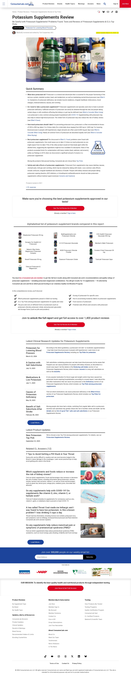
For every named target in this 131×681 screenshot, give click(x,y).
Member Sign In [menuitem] (54, 607)
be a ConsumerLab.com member (31, 278)
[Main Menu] (4, 4)
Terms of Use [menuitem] (54, 663)
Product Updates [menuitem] (18, 622)
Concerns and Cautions (66, 176)
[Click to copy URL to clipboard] (112, 12)
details (48, 411)
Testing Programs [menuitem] (91, 607)
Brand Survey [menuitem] (16, 631)
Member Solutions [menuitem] (55, 613)
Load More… (35, 423)
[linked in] (79, 656)
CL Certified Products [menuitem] (92, 616)
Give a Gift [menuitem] (52, 619)
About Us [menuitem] (52, 634)
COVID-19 (74, 115)
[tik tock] (45, 656)
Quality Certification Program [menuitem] (94, 610)
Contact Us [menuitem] (52, 616)
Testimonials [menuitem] (53, 640)
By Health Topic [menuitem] (17, 610)
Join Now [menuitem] (52, 604)
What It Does (35, 120)
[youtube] (52, 656)
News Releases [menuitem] (54, 644)
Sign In (115, 4)
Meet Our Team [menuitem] (54, 637)
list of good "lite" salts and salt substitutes (72, 411)
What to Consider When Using (93, 112)
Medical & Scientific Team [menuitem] (93, 619)
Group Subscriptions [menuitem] (55, 622)
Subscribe (89, 557)
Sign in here (71, 213)
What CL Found (65, 139)
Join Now (125, 4)
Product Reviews (23, 12)
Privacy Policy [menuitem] (76, 663)
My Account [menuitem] (52, 610)
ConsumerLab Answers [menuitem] (20, 619)
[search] (105, 4)
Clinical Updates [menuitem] (17, 625)
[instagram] (59, 656)
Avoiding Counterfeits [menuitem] (19, 637)
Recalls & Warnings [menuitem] (18, 628)
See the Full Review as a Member (65, 208)
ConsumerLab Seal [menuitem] (91, 613)
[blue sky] (86, 656)
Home (14, 12)
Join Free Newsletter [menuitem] (56, 625)
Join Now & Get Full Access (65, 588)
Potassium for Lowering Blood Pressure (39, 28)
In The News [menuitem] (53, 647)
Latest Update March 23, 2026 (107, 33)
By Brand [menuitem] (15, 607)
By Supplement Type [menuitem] (19, 604)
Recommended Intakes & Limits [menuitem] (23, 634)
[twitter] (72, 656)
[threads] (65, 656)
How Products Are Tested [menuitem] (93, 604)
